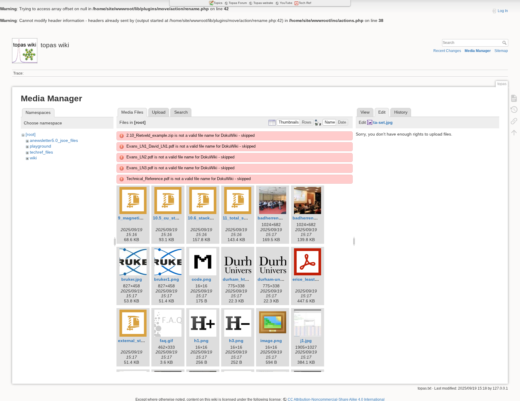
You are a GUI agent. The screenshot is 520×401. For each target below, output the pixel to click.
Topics (218, 3)
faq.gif (166, 340)
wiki (33, 157)
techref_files (41, 152)
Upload (159, 112)
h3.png (236, 340)
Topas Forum (238, 3)
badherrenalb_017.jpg (280, 218)
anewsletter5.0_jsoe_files (54, 140)
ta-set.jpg (383, 122)
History (400, 112)
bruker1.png (166, 279)
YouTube (286, 3)
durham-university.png (281, 279)
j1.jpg (306, 340)
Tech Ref (305, 3)
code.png (201, 279)
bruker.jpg (131, 279)
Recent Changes (447, 51)
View (365, 112)
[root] (31, 134)
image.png (271, 340)
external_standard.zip (140, 340)
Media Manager (478, 51)
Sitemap (501, 51)
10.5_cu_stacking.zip (174, 218)
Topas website (263, 3)
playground (40, 146)
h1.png (201, 340)
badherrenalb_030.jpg (314, 218)
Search (505, 43)
